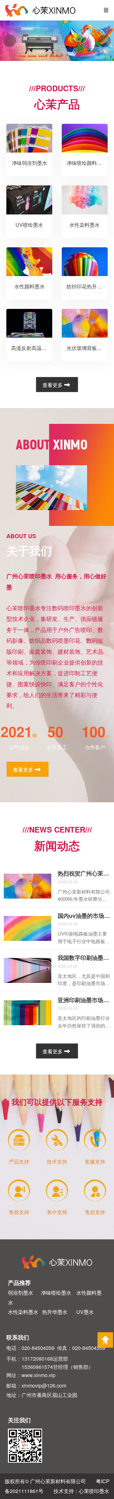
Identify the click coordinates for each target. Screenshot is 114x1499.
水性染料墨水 (84, 224)
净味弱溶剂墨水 (29, 162)
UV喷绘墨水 (29, 224)
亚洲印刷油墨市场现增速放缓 (84, 1000)
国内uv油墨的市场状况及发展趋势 (84, 916)
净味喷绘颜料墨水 (86, 162)
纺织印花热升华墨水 (89, 286)
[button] (104, 40)
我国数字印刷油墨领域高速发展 (84, 958)
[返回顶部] (105, 1340)
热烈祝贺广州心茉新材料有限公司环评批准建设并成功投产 (84, 873)
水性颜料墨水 (29, 286)
